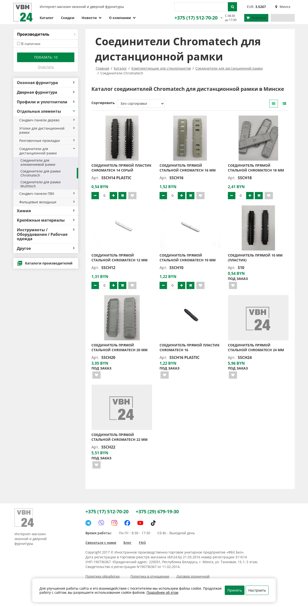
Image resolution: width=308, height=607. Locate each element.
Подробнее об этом (162, 592)
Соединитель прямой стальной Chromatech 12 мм (119, 257)
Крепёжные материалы (41, 220)
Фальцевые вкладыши (37, 202)
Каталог (47, 17)
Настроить (257, 590)
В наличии (30, 43)
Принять (234, 590)
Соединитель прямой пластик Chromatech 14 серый (121, 167)
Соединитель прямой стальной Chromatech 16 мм (188, 167)
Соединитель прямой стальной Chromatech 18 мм (256, 167)
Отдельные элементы (39, 111)
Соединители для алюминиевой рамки (37, 162)
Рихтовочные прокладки (39, 140)
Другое (24, 248)
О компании (120, 17)
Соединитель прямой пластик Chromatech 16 (189, 347)
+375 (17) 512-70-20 (196, 17)
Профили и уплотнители (42, 102)
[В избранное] (132, 195)
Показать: (46, 57)
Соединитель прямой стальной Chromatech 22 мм (119, 437)
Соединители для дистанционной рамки (38, 150)
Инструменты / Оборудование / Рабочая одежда (42, 234)
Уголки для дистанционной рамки (41, 130)
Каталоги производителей (48, 263)
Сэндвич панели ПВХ (36, 193)
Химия (24, 210)
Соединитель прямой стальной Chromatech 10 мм (188, 257)
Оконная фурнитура (37, 82)
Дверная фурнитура (37, 92)
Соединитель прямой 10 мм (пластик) (255, 257)
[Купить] (122, 195)
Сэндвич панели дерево (39, 120)
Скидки (67, 17)
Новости (89, 17)
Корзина (259, 17)
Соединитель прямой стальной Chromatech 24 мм (256, 347)
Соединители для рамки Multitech (40, 184)
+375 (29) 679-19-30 (157, 511)
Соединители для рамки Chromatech (40, 173)
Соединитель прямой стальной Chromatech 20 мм (119, 347)
